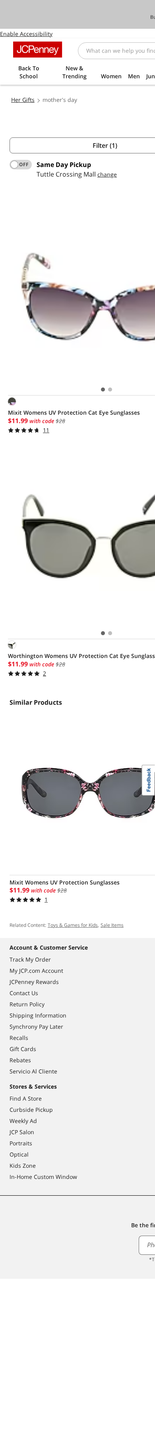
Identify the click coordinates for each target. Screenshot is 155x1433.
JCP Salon (22, 1132)
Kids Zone (23, 1165)
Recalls (19, 1037)
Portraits (21, 1143)
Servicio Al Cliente (33, 1071)
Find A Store (26, 1098)
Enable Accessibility (26, 34)
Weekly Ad (23, 1121)
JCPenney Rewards (34, 982)
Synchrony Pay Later (36, 1026)
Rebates (20, 1060)
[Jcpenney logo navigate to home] (37, 50)
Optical (19, 1154)
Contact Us (24, 993)
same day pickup (64, 164)
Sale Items (112, 925)
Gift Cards (23, 1049)
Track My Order (30, 959)
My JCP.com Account (36, 970)
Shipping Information (38, 1015)
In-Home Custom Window (43, 1177)
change (107, 174)
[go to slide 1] (103, 390)
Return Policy (27, 1004)
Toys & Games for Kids (73, 925)
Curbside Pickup (31, 1109)
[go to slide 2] (110, 390)
